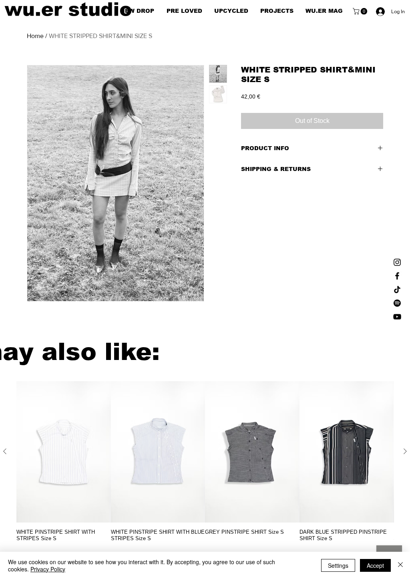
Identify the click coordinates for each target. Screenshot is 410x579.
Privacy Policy (47, 569)
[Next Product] (405, 451)
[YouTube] (397, 317)
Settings (338, 565)
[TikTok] (397, 289)
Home (35, 35)
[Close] (400, 565)
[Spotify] (397, 303)
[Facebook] (397, 276)
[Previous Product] (5, 451)
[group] (205, 461)
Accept (375, 565)
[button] (361, 11)
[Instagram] (397, 262)
